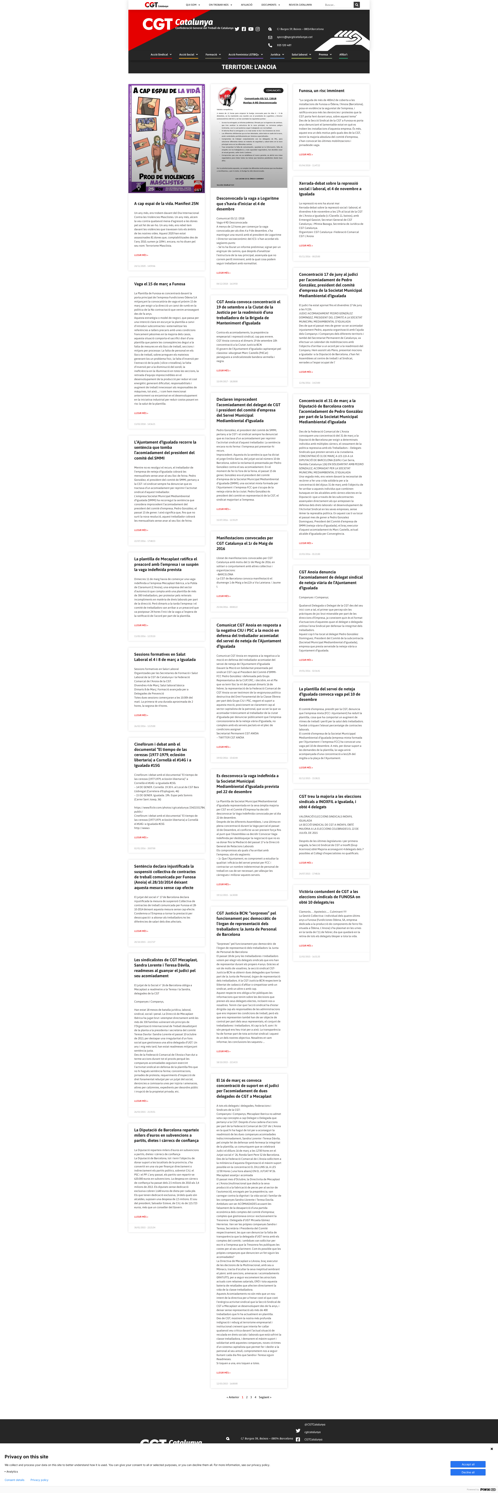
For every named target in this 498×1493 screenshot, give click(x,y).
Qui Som (191, 4)
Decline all (468, 1472)
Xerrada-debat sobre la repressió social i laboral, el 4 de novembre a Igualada (330, 188)
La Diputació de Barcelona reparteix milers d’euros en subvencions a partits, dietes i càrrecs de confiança (166, 1135)
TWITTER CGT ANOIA (231, 737)
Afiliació (247, 4)
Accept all (468, 1464)
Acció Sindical (159, 54)
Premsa (323, 54)
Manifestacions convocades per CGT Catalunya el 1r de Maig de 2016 (245, 543)
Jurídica (275, 54)
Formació (211, 54)
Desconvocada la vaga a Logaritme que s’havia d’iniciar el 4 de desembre (248, 203)
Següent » (265, 1397)
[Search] (357, 5)
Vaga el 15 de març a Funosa (159, 283)
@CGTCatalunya (314, 1424)
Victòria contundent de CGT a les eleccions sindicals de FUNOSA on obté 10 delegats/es (329, 896)
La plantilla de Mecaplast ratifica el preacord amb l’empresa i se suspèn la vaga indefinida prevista (166, 564)
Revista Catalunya (300, 4)
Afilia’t (343, 54)
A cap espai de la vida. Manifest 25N (166, 203)
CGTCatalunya (313, 1439)
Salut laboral (299, 54)
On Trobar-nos (219, 4)
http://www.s (142, 828)
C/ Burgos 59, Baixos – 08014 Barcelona (300, 29)
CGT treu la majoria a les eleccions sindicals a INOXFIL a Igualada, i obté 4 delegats (330, 801)
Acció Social (186, 54)
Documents (268, 4)
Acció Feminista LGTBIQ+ (244, 54)
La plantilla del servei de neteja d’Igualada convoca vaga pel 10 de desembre (329, 694)
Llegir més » (141, 255)
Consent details (14, 1480)
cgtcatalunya (312, 1432)
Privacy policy (39, 1480)
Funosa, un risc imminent (321, 90)
